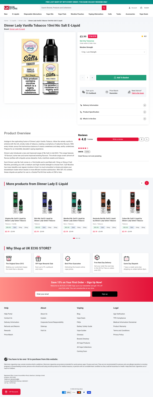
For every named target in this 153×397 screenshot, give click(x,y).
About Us (44, 314)
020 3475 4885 (15, 379)
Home (6, 20)
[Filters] (141, 139)
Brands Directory (83, 339)
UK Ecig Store (79, 389)
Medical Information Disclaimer (124, 322)
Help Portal (8, 314)
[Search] (104, 8)
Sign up (105, 294)
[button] (142, 36)
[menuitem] (5, 14)
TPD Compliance (119, 318)
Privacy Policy (118, 335)
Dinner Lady (22, 20)
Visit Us (43, 330)
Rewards (7, 330)
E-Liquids (13, 20)
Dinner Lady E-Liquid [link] (17, 29)
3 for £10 (92, 36)
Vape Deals (81, 318)
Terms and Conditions (121, 330)
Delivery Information (11, 322)
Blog (78, 314)
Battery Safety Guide (84, 326)
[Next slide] (147, 183)
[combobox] (68, 7)
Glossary (80, 335)
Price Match (8, 335)
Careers (43, 318)
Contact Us (8, 318)
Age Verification (119, 314)
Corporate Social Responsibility (52, 322)
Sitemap (44, 326)
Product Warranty (119, 326)
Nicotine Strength (86, 47)
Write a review (118, 139)
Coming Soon (82, 351)
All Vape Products (83, 343)
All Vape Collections (84, 347)
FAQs (79, 322)
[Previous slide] (142, 183)
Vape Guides (81, 330)
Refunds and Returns (12, 326)
